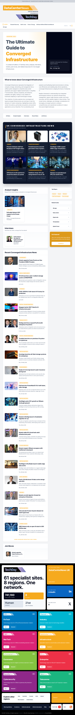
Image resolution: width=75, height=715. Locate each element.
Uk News (8, 115)
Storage (5, 27)
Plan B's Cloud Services (29, 713)
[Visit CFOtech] (12, 614)
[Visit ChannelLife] (48, 614)
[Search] (70, 26)
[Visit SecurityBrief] (12, 674)
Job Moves (44, 115)
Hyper (59, 193)
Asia (19, 696)
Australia (24, 696)
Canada (31, 696)
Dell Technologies (56, 196)
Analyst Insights (17, 115)
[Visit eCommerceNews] (12, 654)
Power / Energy (31, 24)
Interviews (26, 115)
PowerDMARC (48, 713)
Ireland (42, 696)
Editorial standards (37, 707)
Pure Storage (65, 196)
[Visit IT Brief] (48, 654)
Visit (5, 627)
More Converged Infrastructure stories (25, 539)
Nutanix (54, 193)
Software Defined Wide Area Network (45, 24)
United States (30, 699)
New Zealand (21, 699)
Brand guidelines (8, 707)
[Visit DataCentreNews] (48, 634)
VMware (65, 193)
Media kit (13, 627)
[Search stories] (70, 697)
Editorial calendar (26, 707)
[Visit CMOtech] (12, 634)
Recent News (35, 115)
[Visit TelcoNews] (48, 674)
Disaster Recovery (14, 24)
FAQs (45, 707)
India (37, 696)
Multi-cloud (23, 24)
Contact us (61, 243)
